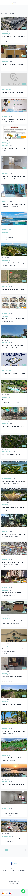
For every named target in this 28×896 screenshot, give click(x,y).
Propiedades (5, 868)
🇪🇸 (3, 893)
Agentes (12, 870)
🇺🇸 (7, 893)
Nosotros (5, 870)
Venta (13, 33)
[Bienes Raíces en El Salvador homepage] (14, 3)
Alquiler (11, 145)
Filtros (14, 8)
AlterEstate (16, 883)
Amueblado (11, 232)
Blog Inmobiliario (21, 870)
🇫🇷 (10, 893)
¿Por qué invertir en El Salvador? (18, 868)
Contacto (14, 873)
